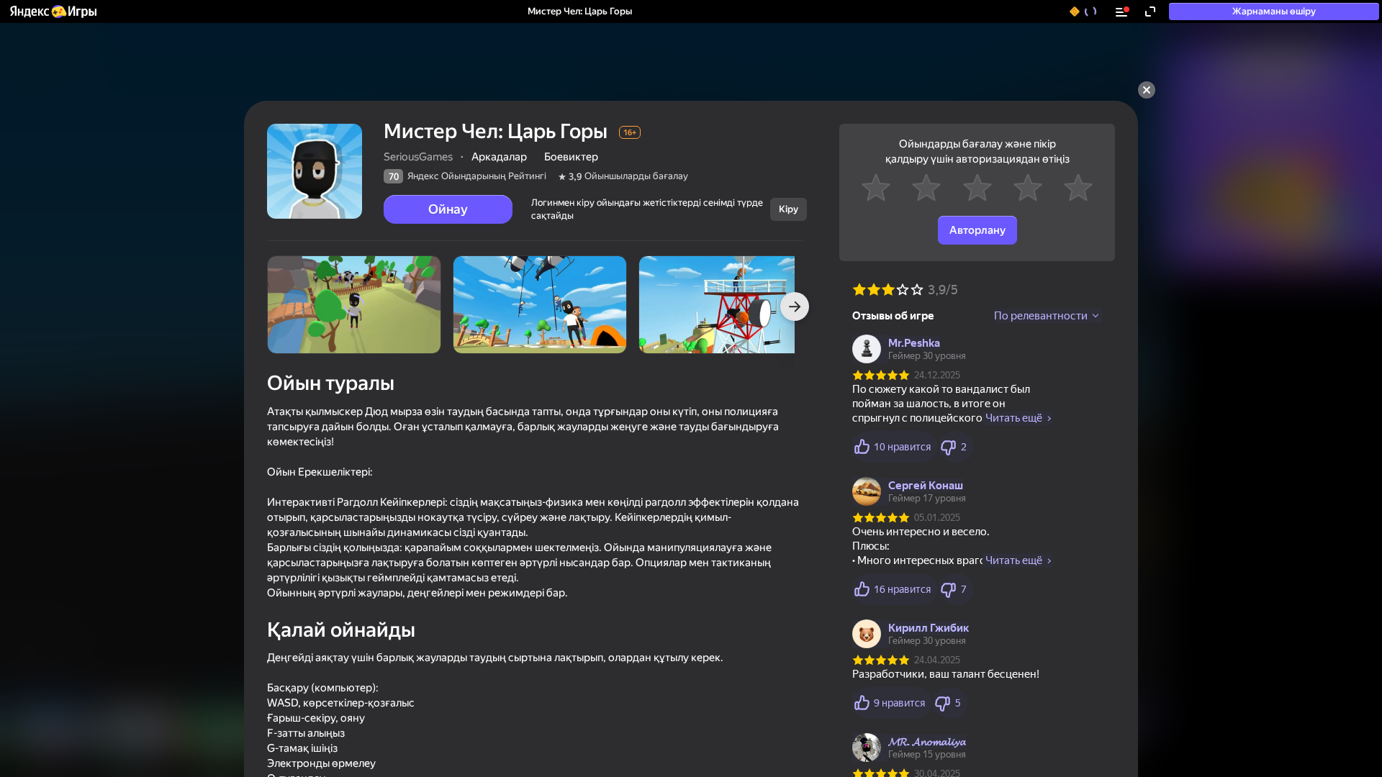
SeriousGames (418, 156)
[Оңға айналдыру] (794, 306)
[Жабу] (1146, 90)
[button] (52, 11)
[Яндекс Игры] (52, 11)
